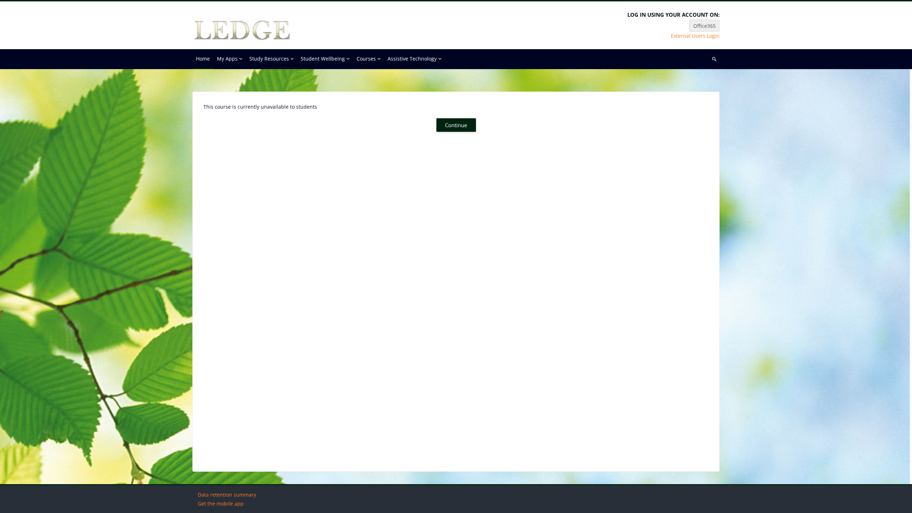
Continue (456, 125)
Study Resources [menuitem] (269, 58)
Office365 (704, 25)
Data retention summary (227, 494)
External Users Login (695, 36)
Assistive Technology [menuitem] (412, 58)
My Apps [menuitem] (227, 58)
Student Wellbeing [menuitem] (323, 58)
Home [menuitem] (203, 58)
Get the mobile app (221, 503)
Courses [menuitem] (366, 58)
